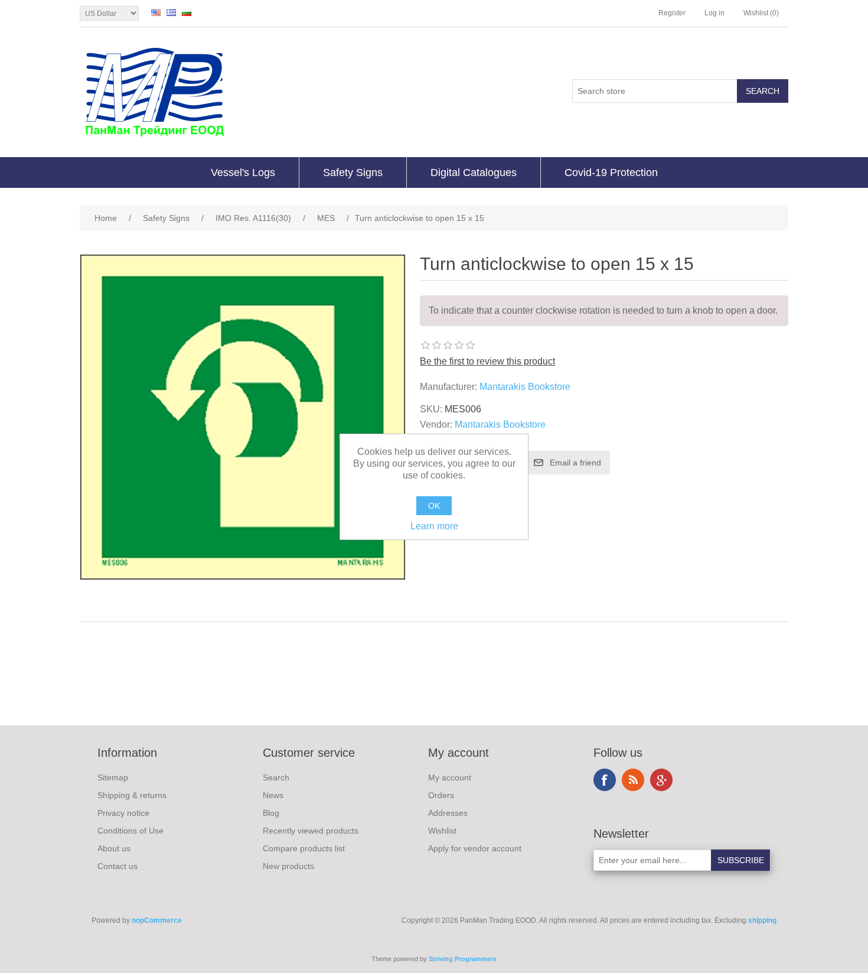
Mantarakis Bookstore (524, 387)
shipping (762, 920)
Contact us (117, 866)
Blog (271, 813)
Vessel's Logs (243, 172)
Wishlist (442, 830)
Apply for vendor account (474, 848)
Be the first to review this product (487, 361)
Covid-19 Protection (611, 172)
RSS (633, 780)
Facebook (604, 780)
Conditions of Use (130, 830)
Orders (441, 795)
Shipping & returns (132, 795)
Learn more (434, 526)
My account (449, 777)
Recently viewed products (310, 830)
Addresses (448, 813)
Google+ (661, 780)
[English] (156, 12)
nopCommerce (157, 920)
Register (672, 13)
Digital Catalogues (473, 172)
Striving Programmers (463, 958)
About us (113, 848)
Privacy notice (123, 813)
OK (434, 505)
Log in (714, 13)
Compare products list (304, 848)
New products (288, 866)
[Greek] (171, 12)
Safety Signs (353, 172)
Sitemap (112, 777)
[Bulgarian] (187, 12)
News (273, 795)
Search (276, 777)
